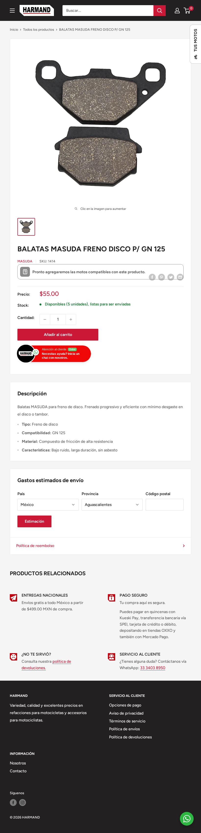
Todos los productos (38, 30)
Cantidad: (26, 317)
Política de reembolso (35, 545)
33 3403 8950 (152, 667)
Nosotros (18, 763)
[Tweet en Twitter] (170, 277)
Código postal (158, 493)
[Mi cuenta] (177, 10)
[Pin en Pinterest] (161, 277)
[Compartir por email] (180, 277)
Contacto (18, 771)
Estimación (34, 521)
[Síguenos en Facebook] (13, 802)
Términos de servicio (127, 721)
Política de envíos (124, 729)
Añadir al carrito (58, 334)
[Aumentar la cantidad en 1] (71, 319)
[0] (187, 11)
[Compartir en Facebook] (152, 277)
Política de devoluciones (130, 737)
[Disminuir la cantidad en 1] (45, 319)
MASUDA (24, 261)
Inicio (14, 30)
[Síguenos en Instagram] (22, 802)
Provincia (90, 493)
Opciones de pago (125, 705)
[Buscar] (159, 10)
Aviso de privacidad (126, 713)
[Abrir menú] (12, 11)
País (21, 493)
